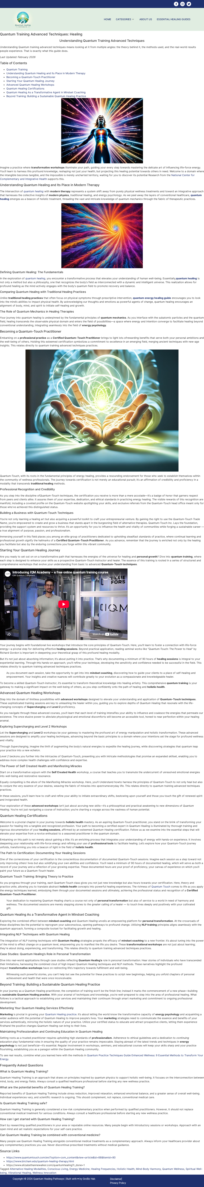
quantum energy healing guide (152, 297)
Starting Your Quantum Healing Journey (30, 80)
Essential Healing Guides (173, 19)
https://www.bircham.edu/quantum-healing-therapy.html (40, 1161)
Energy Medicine (79, 1168)
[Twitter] (188, 4)
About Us (145, 19)
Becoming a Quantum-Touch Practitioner (30, 77)
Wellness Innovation (44, 1172)
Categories (123, 19)
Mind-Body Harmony (148, 1168)
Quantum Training (17, 69)
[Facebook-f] (176, 4)
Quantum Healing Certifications (25, 88)
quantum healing (34, 191)
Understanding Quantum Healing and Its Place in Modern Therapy (45, 73)
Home (107, 19)
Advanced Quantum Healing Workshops (30, 84)
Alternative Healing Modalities (28, 1168)
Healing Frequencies (103, 1168)
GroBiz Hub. (89, 1178)
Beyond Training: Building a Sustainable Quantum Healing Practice (46, 96)
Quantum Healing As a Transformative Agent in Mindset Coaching (46, 92)
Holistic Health (126, 1168)
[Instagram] (182, 4)
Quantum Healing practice (60, 1014)
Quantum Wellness (173, 1168)
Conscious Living (57, 1168)
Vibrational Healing (19, 1172)
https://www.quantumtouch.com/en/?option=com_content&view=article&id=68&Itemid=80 (61, 1157)
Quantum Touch (160, 886)
